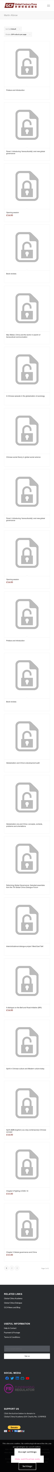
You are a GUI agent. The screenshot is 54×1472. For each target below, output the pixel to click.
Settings (27, 1466)
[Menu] (48, 5)
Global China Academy (13, 1298)
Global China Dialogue (13, 1303)
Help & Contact (10, 1328)
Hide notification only (27, 1459)
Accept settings (27, 1452)
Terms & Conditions (12, 1337)
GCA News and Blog (12, 1307)
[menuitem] (48, 5)
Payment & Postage (12, 1332)
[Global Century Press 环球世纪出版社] (22, 5)
